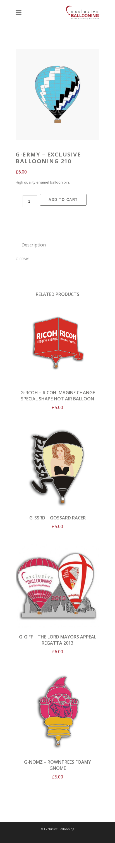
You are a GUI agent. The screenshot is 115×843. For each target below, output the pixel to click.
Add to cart (63, 200)
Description (33, 245)
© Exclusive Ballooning (57, 829)
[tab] (33, 245)
